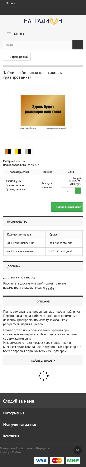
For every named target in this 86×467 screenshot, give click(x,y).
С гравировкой (19, 57)
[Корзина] (79, 3)
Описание (43, 301)
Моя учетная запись (19, 424)
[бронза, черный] (8, 151)
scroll (77, 450)
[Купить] (78, 191)
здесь (50, 287)
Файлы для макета (43, 360)
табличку (38, 315)
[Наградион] (43, 23)
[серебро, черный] (28, 151)
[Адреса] (64, 4)
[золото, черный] (18, 151)
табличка (73, 311)
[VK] (71, 4)
